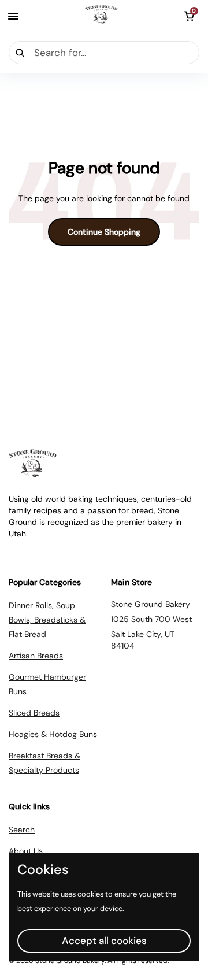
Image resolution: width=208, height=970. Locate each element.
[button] (189, 16)
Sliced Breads (34, 713)
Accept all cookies (104, 940)
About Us (26, 851)
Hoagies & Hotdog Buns (53, 734)
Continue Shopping (104, 232)
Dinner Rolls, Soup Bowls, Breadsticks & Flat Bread (47, 619)
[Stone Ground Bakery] (101, 16)
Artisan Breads (36, 655)
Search (22, 829)
